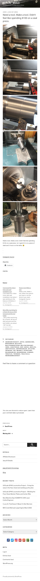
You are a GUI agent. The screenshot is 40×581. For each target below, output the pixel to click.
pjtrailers (28, 350)
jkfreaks (8, 350)
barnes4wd (29, 342)
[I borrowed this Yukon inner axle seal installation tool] (11, 295)
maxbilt (20, 350)
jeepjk (26, 347)
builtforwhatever (12, 345)
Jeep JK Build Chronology (11, 468)
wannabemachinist (12, 355)
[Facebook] (8, 540)
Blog (4, 472)
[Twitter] (12, 540)
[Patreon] (23, 540)
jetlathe (31, 348)
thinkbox (16, 354)
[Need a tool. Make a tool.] (27, 294)
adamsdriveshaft (12, 342)
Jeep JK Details (8, 460)
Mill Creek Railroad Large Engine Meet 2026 (17, 508)
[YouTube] (20, 540)
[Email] (31, 540)
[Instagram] (16, 540)
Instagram (9, 339)
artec (22, 342)
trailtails (25, 354)
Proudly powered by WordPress (12, 576)
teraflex (9, 354)
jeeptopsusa (10, 348)
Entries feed (7, 556)
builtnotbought (27, 345)
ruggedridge (21, 352)
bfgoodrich (9, 343)
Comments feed (8, 559)
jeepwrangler (21, 348)
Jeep (21, 347)
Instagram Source (8, 257)
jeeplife (33, 347)
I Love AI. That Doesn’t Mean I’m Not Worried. (17, 504)
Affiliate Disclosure (9, 457)
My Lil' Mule (11, 2)
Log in (5, 552)
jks (14, 350)
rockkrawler (10, 352)
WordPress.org (8, 563)
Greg (16, 12)
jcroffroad (14, 347)
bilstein (18, 343)
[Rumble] (27, 540)
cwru (7, 347)
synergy (30, 352)
